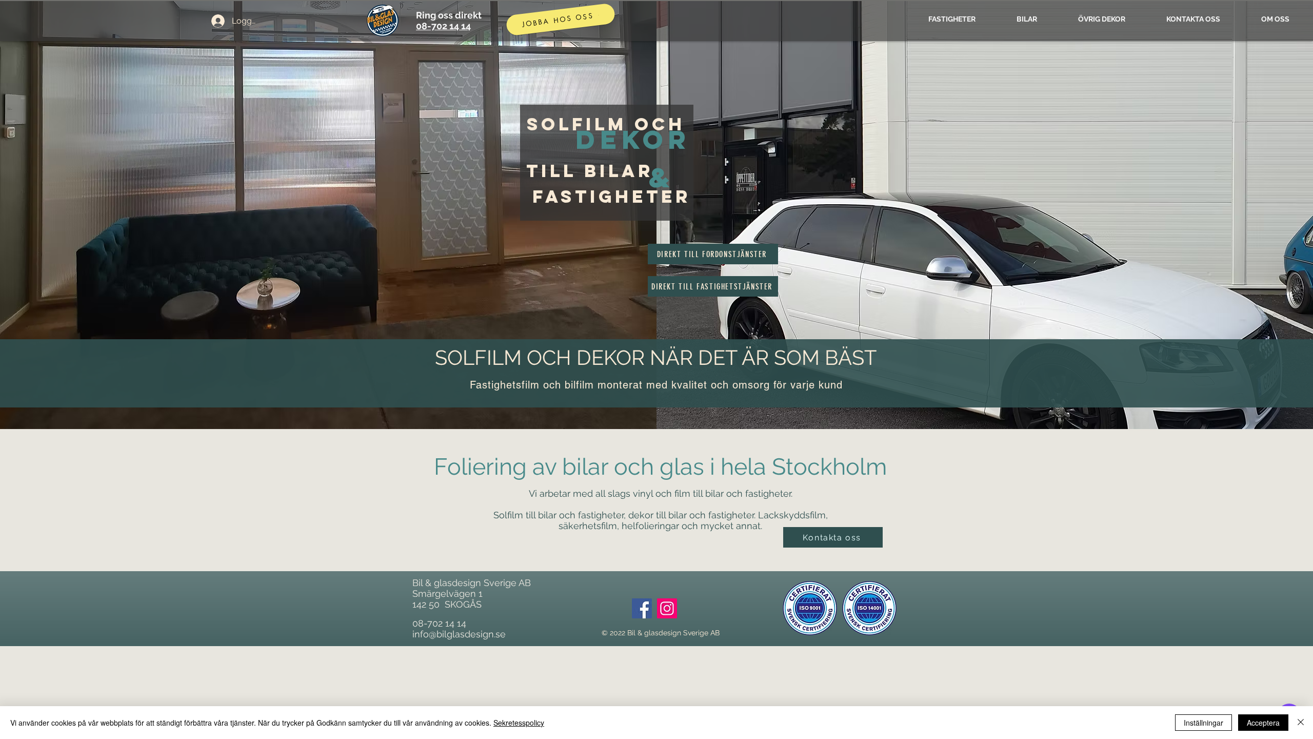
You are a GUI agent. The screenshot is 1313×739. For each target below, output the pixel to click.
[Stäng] (1301, 722)
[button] (833, 537)
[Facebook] (642, 608)
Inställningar (1203, 722)
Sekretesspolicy (518, 722)
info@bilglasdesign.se (459, 634)
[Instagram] (667, 608)
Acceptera (1263, 722)
